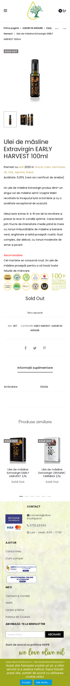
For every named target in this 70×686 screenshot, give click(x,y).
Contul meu (13, 551)
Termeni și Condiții (18, 596)
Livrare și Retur (15, 610)
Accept (26, 682)
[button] (21, 496)
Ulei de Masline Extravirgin (48, 662)
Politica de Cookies (18, 617)
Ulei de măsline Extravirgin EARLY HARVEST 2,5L (18, 472)
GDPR (9, 603)
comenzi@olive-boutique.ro (39, 516)
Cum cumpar (14, 558)
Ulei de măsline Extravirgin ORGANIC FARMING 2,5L (52, 472)
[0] (64, 11)
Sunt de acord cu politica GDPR (27, 645)
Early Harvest (42, 325)
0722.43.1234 (38, 525)
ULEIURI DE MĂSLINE (33, 28)
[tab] (35, 367)
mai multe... (43, 682)
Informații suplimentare (35, 368)
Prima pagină (11, 28)
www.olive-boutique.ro (19, 662)
